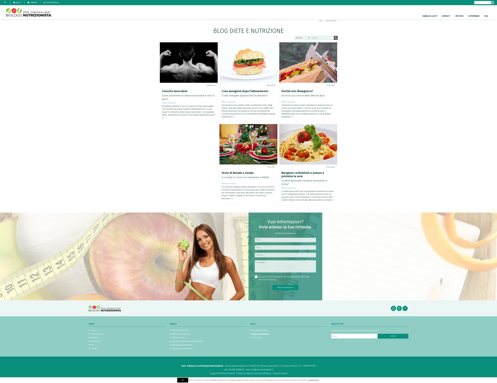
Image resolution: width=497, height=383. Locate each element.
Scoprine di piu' (313, 380)
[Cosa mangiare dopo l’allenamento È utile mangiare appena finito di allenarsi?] (248, 62)
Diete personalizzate (180, 334)
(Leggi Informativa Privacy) (222, 373)
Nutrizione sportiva (179, 330)
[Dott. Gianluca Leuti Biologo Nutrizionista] (105, 308)
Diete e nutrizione (169, 103)
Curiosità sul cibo (260, 330)
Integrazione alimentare (182, 348)
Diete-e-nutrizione (331, 21)
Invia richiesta (285, 287)
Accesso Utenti (280, 373)
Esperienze (474, 16)
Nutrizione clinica (179, 337)
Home (320, 21)
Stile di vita (257, 337)
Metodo (459, 16)
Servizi (445, 16)
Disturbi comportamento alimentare (187, 341)
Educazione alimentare (181, 345)
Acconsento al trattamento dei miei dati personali (284, 278)
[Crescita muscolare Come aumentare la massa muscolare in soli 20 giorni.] (189, 62)
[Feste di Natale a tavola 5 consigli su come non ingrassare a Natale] (248, 144)
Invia (393, 336)
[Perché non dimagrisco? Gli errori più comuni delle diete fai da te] (308, 62)
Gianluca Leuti (429, 16)
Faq (486, 16)
